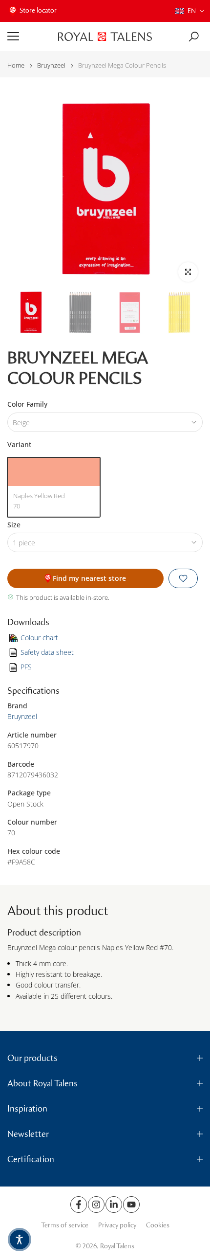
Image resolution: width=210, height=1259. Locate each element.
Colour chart (39, 637)
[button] (190, 11)
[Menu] (29, 36)
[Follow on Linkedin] (113, 1204)
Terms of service (64, 1225)
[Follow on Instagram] (96, 1204)
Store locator (38, 10)
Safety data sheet (47, 652)
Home (15, 65)
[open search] (194, 37)
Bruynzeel (51, 65)
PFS (26, 666)
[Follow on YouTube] (131, 1204)
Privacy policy (117, 1225)
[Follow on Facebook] (78, 1204)
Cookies (157, 1225)
